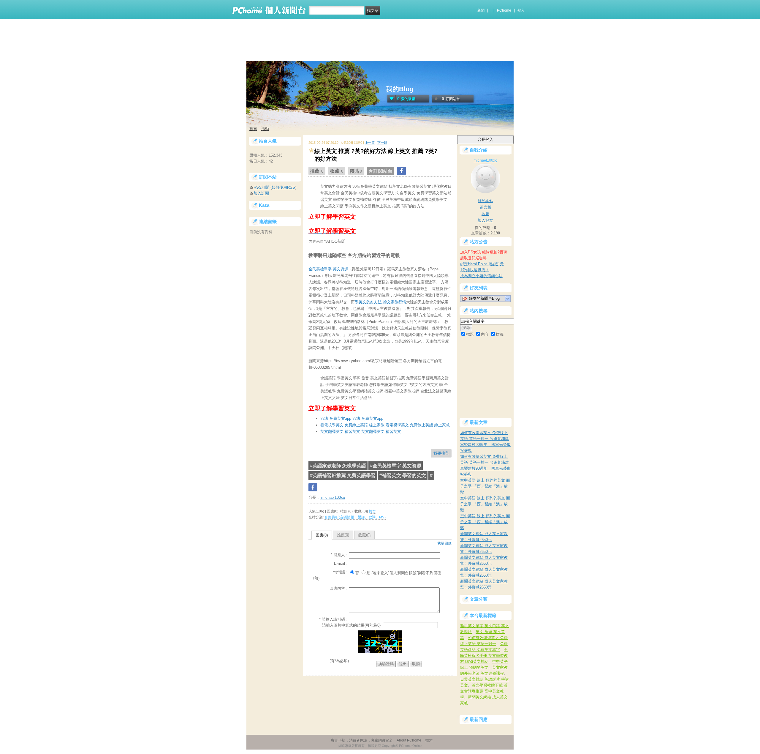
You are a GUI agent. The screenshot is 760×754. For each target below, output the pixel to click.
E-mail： (341, 563)
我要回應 (444, 543)
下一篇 (382, 142)
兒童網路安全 (381, 740)
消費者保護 (358, 740)
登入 (521, 10)
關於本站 (485, 200)
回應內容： (339, 588)
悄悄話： (341, 572)
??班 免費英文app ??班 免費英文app (351, 418)
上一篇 (370, 142)
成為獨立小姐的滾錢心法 (481, 276)
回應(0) (322, 535)
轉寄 (372, 511)
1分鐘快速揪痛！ (474, 270)
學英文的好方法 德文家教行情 (380, 302)
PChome (504, 10)
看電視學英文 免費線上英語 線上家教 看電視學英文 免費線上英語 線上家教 (385, 425)
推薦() (343, 535)
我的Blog (399, 89)
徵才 (429, 740)
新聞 (480, 10)
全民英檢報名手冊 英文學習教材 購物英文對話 (484, 655)
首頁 (253, 129)
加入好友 (485, 220)
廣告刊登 (338, 740)
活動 (265, 129)
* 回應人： (340, 555)
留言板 (485, 207)
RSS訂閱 (261, 187)
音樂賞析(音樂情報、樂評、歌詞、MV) (355, 517)
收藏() (364, 535)
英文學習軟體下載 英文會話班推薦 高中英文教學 (484, 691)
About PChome (409, 740)
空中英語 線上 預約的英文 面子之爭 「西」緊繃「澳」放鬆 (485, 486)
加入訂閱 (261, 193)
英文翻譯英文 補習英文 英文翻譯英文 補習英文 (360, 431)
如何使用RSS (283, 187)
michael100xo (332, 497)
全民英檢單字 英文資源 (328, 269)
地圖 (485, 214)
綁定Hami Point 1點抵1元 (482, 264)
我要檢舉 (441, 453)
